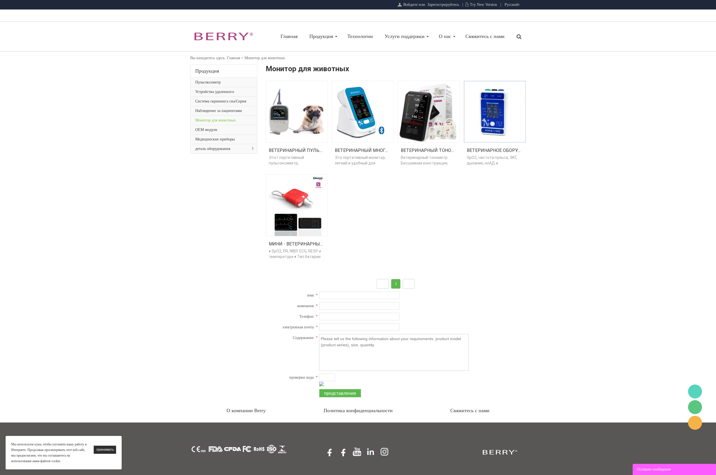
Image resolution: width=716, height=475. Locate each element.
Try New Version (483, 5)
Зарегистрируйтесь (443, 5)
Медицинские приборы (215, 139)
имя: (312, 295)
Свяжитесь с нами (485, 36)
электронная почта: (300, 327)
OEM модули (206, 130)
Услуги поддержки (405, 36)
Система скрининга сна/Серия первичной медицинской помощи (220, 102)
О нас (445, 36)
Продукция (321, 36)
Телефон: (308, 316)
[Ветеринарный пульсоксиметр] (297, 111)
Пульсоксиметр (208, 82)
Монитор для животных (264, 58)
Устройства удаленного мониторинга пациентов (216, 93)
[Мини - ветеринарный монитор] (297, 205)
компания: (307, 306)
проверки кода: (303, 377)
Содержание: (305, 338)
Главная (289, 36)
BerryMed (695, 391)
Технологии (360, 36)
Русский (512, 5)
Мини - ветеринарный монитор (308, 244)
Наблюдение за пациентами (218, 111)
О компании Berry (246, 410)
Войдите (410, 5)
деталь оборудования (212, 149)
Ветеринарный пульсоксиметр (308, 150)
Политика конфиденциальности (358, 410)
